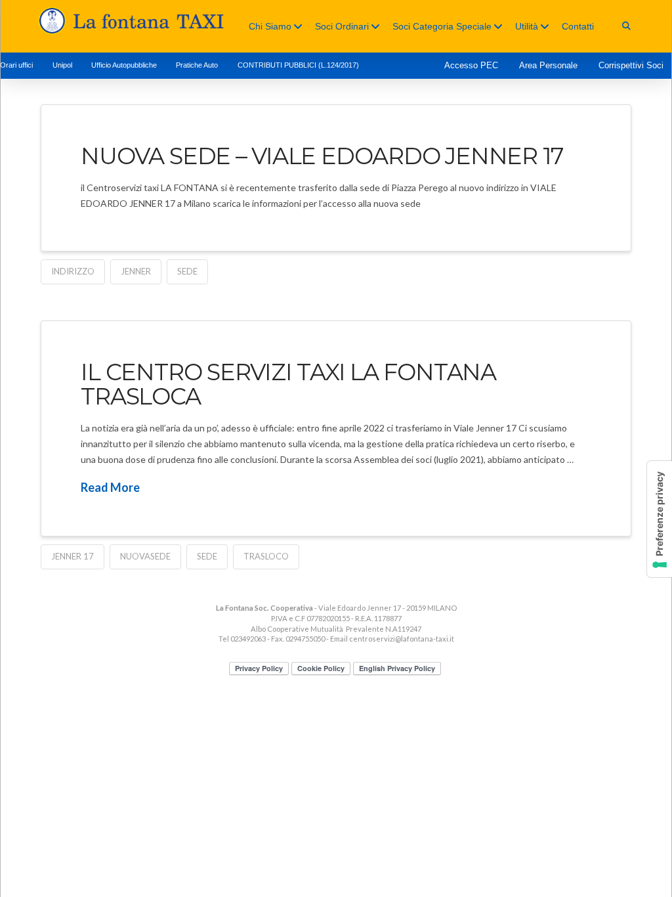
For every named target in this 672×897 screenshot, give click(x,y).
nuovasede (145, 556)
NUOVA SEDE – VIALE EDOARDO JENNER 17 (322, 156)
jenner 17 (72, 556)
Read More (110, 487)
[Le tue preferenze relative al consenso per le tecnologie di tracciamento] (659, 519)
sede (187, 271)
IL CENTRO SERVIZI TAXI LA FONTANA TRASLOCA (288, 384)
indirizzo (72, 271)
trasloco (266, 556)
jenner (136, 271)
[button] (626, 25)
